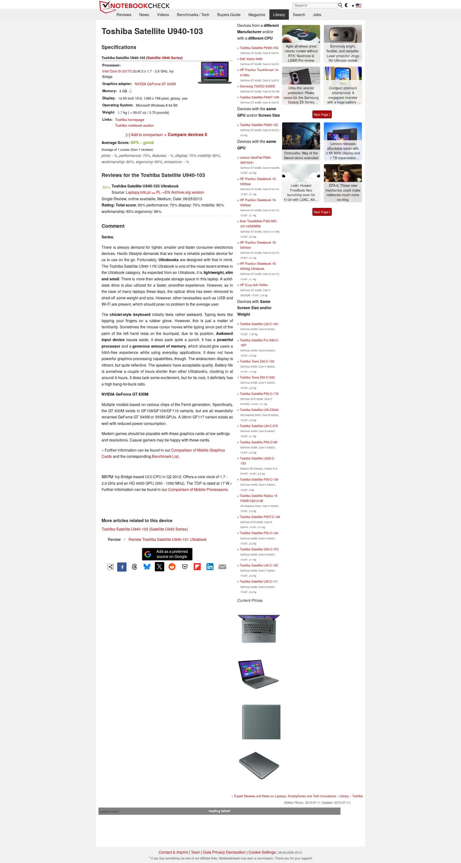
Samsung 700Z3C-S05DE (257, 86)
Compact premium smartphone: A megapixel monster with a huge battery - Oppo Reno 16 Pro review (342, 95)
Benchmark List (165, 456)
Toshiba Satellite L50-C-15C (259, 565)
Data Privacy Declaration (224, 852)
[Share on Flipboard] (197, 566)
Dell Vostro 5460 (251, 58)
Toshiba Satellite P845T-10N (259, 97)
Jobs (317, 14)
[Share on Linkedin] (209, 566)
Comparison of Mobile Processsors (198, 489)
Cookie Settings (262, 852)
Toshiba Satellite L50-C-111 (259, 581)
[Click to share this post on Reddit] (172, 566)
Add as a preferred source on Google (172, 554)
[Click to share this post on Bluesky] (147, 567)
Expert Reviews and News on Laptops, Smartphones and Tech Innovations (285, 796)
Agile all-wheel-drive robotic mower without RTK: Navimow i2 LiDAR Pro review (301, 53)
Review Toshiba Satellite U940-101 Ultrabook (167, 539)
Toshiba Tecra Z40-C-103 (257, 361)
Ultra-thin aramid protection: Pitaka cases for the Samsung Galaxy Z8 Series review (301, 95)
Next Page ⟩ (322, 114)
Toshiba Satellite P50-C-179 (259, 393)
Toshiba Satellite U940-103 (125, 529)
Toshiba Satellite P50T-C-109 (260, 516)
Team (195, 852)
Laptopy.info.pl (138, 192)
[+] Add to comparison (144, 134)
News (144, 14)
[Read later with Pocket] (184, 566)
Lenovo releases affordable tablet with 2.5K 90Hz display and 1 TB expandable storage (343, 150)
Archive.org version (187, 192)
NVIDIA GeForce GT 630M (155, 83)
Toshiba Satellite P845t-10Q (259, 47)
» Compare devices (185, 134)
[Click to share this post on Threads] (134, 567)
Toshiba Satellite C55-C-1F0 (259, 549)
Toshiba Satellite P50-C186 (258, 442)
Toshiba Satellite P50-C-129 (259, 479)
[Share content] (110, 567)
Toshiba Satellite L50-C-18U (259, 323)
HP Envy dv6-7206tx (254, 285)
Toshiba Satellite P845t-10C (259, 124)
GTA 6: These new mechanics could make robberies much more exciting (343, 192)
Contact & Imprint (173, 852)
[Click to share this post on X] (159, 566)
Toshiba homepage (129, 119)
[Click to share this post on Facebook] (121, 567)
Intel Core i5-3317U (117, 70)
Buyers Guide (229, 14)
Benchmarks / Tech (193, 14)
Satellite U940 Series (164, 57)
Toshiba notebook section (134, 125)
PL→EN (163, 192)
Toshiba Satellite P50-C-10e (259, 533)
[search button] (340, 5)
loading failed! (109, 811)
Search (299, 14)
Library (279, 14)
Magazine (257, 14)
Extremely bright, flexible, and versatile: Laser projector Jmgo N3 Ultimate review (343, 53)
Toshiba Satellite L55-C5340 (259, 409)
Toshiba (357, 796)
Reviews (123, 14)
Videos (163, 14)
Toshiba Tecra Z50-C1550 (257, 377)
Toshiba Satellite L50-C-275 (259, 425)
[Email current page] (222, 567)
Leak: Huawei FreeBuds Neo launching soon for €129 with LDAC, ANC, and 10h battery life (301, 192)
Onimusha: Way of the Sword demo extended (301, 155)
